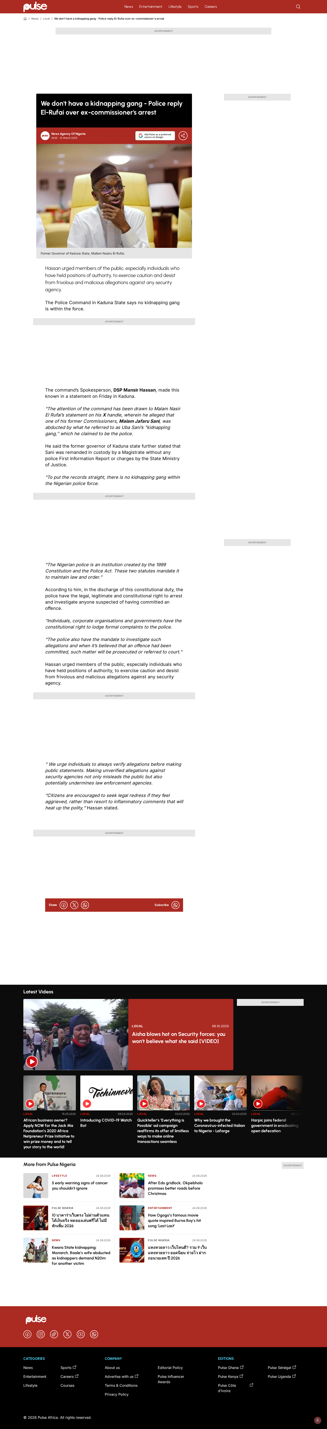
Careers (211, 6)
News (128, 6)
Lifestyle (175, 6)
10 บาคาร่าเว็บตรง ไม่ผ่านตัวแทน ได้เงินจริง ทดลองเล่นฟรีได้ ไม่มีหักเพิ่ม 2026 (80, 1220)
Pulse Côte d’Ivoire (227, 1388)
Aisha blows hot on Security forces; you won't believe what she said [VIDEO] (178, 1037)
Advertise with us (119, 1376)
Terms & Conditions (121, 1385)
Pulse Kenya (228, 1376)
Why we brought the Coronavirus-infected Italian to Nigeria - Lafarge (219, 1125)
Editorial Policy (170, 1367)
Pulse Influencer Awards (171, 1379)
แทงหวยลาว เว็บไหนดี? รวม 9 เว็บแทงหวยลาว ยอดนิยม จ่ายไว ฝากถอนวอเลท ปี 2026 (177, 1253)
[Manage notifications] (317, 1420)
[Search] (299, 7)
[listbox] (163, 1114)
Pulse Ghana (228, 1367)
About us (112, 1367)
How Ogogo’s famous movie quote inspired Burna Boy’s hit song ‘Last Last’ (174, 1220)
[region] (163, 1114)
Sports (193, 6)
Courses (67, 1385)
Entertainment (150, 6)
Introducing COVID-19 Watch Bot (106, 1123)
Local (46, 18)
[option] (49, 1114)
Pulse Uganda (279, 1376)
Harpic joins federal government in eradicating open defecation (275, 1125)
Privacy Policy (117, 1394)
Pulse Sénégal (279, 1367)
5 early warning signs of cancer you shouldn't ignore (80, 1185)
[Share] (183, 135)
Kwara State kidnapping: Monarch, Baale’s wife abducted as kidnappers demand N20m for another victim (81, 1255)
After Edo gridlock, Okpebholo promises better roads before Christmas (175, 1188)
